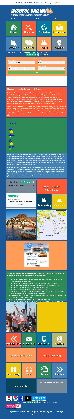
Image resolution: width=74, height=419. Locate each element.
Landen (59, 374)
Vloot (44, 47)
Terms (44, 374)
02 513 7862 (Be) (57, 412)
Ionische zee (61, 160)
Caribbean (59, 19)
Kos (39, 162)
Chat (29, 374)
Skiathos (32, 164)
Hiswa (30, 279)
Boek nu (29, 32)
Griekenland (15, 19)
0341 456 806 (21, 3)
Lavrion (51, 160)
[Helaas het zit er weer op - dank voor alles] (21, 330)
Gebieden (44, 32)
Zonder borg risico (25, 281)
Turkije (38, 19)
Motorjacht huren (17, 52)
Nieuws (59, 343)
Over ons (59, 205)
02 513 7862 (33, 3)
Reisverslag (44, 205)
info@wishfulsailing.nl (37, 414)
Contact (59, 47)
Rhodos (33, 162)
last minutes (33, 289)
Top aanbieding (52, 355)
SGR (35, 279)
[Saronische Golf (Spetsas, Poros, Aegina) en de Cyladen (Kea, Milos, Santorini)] (52, 238)
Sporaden (10, 164)
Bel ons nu (44, 343)
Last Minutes (21, 386)
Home (13, 32)
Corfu (16, 162)
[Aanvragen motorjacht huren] (36, 254)
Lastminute (59, 32)
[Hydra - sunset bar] (21, 238)
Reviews (29, 47)
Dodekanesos (25, 162)
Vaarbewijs (13, 374)
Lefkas (10, 162)
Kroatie (28, 19)
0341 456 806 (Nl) (42, 412)
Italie (48, 19)
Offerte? (14, 47)
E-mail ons (29, 343)
